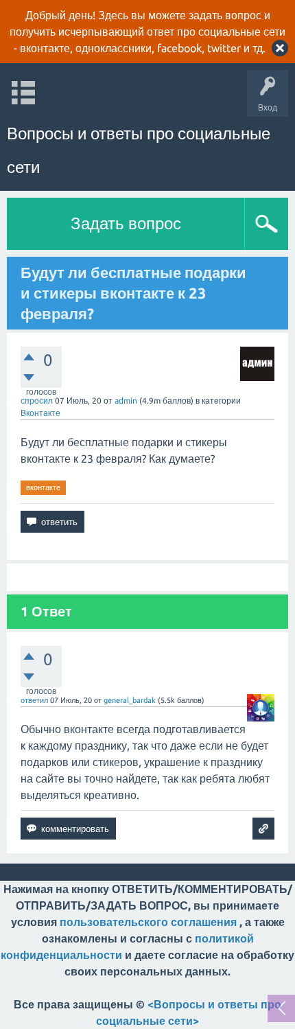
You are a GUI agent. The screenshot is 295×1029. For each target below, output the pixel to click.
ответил (34, 700)
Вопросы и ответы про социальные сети (138, 150)
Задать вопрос (126, 223)
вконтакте (43, 487)
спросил (37, 400)
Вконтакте (40, 412)
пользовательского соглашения (148, 922)
